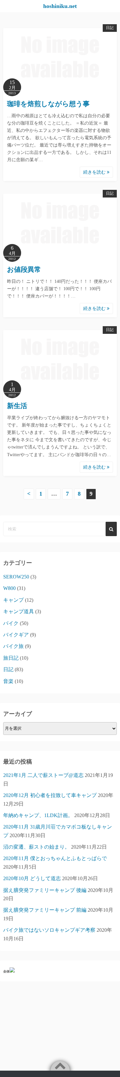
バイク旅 (13, 646)
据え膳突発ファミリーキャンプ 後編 (44, 890)
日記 (110, 27)
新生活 (17, 406)
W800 (9, 588)
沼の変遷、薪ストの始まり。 (36, 847)
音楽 (8, 681)
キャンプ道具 (18, 611)
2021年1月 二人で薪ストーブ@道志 (43, 775)
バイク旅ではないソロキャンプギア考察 (49, 930)
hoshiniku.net (60, 6)
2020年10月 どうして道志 (32, 878)
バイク (11, 623)
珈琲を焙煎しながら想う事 (48, 104)
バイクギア (16, 634)
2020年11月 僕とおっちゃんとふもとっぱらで (55, 858)
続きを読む (95, 172)
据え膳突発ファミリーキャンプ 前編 (44, 910)
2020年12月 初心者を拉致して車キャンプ (50, 795)
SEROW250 (16, 576)
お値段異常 (24, 269)
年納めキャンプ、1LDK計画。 (38, 815)
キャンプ (13, 600)
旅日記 (11, 658)
